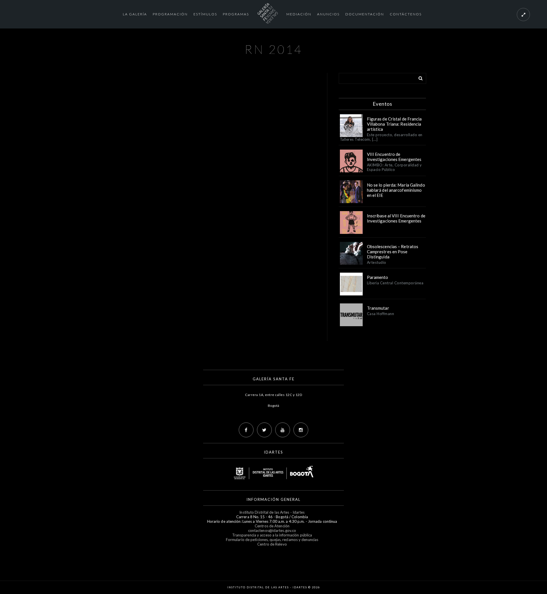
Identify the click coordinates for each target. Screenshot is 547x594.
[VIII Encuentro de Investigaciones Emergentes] (351, 161)
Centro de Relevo (272, 544)
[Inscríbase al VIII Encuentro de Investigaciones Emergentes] (351, 222)
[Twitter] (264, 430)
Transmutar (378, 308)
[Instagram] (301, 430)
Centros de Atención (272, 526)
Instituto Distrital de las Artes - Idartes (272, 512)
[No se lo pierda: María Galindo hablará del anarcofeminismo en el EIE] (351, 191)
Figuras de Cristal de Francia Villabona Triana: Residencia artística (394, 124)
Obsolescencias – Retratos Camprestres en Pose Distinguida (393, 251)
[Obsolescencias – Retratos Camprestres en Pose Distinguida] (351, 253)
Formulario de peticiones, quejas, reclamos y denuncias (272, 539)
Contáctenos (406, 14)
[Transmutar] (351, 314)
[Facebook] (246, 430)
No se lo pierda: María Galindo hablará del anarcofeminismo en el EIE (396, 190)
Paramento (377, 277)
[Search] (418, 77)
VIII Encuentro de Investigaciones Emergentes (394, 157)
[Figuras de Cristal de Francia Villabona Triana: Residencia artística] (351, 125)
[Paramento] (351, 284)
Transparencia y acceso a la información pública (272, 535)
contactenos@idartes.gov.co (272, 530)
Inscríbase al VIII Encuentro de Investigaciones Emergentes (396, 218)
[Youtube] (282, 430)
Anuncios (328, 14)
